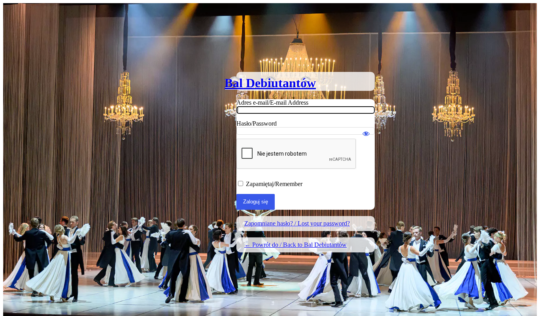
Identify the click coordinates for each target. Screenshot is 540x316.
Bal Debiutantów (270, 83)
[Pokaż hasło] (366, 130)
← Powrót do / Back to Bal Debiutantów (295, 244)
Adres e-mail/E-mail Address (272, 102)
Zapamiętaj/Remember (274, 184)
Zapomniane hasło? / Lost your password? (297, 223)
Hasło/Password (256, 123)
